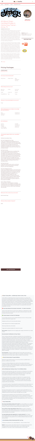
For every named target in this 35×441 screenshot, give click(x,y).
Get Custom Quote (11, 269)
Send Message (27, 20)
